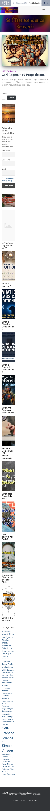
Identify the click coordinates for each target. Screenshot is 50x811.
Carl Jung (11, 651)
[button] (8, 113)
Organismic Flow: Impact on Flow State (8, 578)
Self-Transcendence (8, 732)
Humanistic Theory (7, 684)
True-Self (10, 767)
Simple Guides (7, 748)
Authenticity (6, 645)
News (4, 698)
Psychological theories (8, 710)
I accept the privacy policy (8, 179)
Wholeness (11, 774)
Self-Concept (7, 716)
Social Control (6, 754)
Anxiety (4, 634)
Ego (11, 675)
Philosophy (5, 706)
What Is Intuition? (6, 284)
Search (5, 93)
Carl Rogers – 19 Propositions (23, 75)
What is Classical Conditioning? (8, 325)
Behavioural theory (7, 649)
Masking (10, 693)
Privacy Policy (19, 800)
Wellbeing (5, 769)
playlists (33, 800)
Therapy (10, 764)
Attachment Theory (7, 641)
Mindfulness (6, 695)
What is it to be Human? (8, 771)
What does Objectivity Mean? (7, 496)
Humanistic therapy (6, 689)
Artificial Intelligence (8, 635)
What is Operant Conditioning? (8, 368)
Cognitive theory (6, 663)
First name (6, 150)
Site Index (37, 794)
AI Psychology (6, 631)
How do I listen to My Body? (7, 537)
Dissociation (6, 673)
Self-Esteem (6, 721)
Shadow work (6, 742)
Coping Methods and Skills (8, 667)
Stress (4, 756)
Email (4, 169)
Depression (11, 670)
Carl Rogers (6, 653)
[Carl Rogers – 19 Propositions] (25, 50)
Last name (6, 160)
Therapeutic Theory (6, 763)
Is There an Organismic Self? (7, 245)
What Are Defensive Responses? (8, 410)
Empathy (5, 678)
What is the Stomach (7, 619)
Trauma (4, 767)
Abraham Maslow (9, 71)
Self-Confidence (7, 719)
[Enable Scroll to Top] (45, 806)
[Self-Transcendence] (10, 10)
